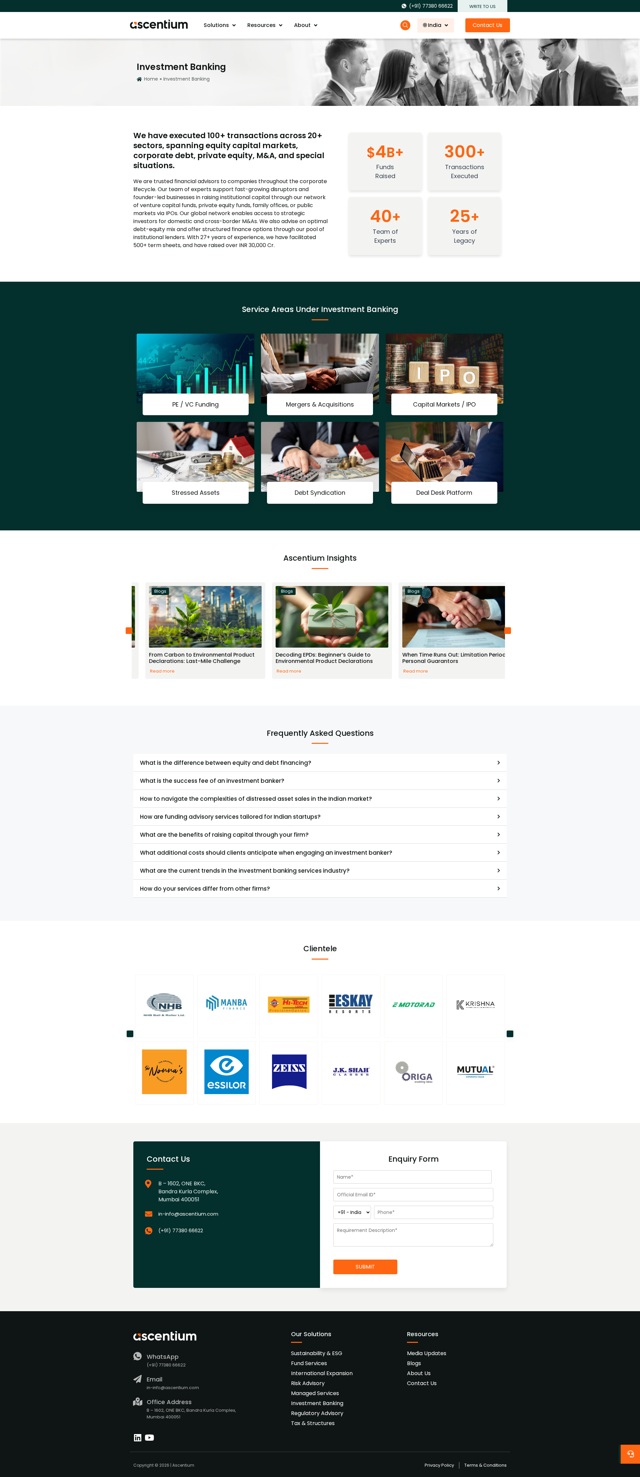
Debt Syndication (320, 492)
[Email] (137, 1379)
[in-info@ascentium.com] (224, 1214)
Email (154, 1379)
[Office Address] (137, 1401)
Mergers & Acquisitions (320, 404)
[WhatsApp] (137, 1356)
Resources (261, 25)
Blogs (147, 591)
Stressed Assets (196, 492)
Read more (148, 671)
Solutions (216, 25)
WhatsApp (163, 1356)
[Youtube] (149, 1437)
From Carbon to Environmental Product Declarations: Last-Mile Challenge (188, 658)
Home (151, 79)
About (302, 25)
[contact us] (630, 1452)
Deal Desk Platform (444, 492)
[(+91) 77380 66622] (224, 1231)
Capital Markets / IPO (444, 404)
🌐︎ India (432, 25)
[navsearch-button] (405, 25)
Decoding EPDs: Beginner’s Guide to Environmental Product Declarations (310, 658)
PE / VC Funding (195, 404)
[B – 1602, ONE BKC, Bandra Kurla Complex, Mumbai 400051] (224, 1191)
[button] (129, 630)
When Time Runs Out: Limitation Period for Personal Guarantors (445, 658)
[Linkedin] (137, 1437)
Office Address (169, 1402)
